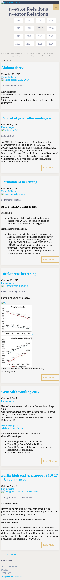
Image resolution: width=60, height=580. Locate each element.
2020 (28, 36)
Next (13, 554)
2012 (28, 20)
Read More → (50, 167)
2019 (17, 36)
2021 (40, 36)
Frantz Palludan (8, 77)
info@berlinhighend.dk (12, 577)
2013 (40, 20)
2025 (40, 43)
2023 (17, 43)
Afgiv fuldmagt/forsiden (13, 428)
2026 (51, 43)
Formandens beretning (19, 182)
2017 (40, 28)
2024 (28, 43)
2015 (17, 28)
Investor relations (27, 9)
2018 (51, 28)
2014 (51, 20)
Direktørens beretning (18, 274)
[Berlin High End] (10, 2)
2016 (28, 28)
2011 (17, 20)
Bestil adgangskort (10, 425)
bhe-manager (7, 127)
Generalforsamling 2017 (20, 392)
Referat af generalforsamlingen (26, 118)
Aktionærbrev (12, 68)
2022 (51, 36)
